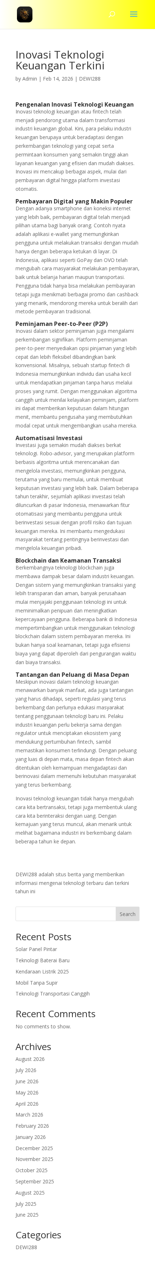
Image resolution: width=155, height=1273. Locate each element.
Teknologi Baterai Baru (42, 960)
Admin (29, 78)
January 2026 (30, 1137)
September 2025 (34, 1181)
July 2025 (25, 1203)
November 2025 (34, 1159)
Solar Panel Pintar (36, 949)
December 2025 (34, 1148)
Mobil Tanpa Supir (36, 982)
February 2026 (32, 1125)
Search (128, 914)
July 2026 (25, 1070)
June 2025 (27, 1214)
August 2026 (30, 1058)
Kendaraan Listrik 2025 (42, 971)
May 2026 (27, 1092)
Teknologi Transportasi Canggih (52, 993)
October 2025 (31, 1170)
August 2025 (30, 1192)
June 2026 (27, 1081)
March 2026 (29, 1114)
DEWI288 (90, 78)
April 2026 (27, 1103)
